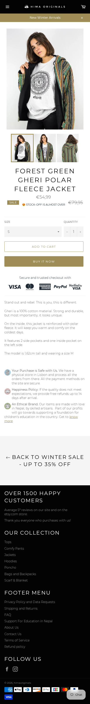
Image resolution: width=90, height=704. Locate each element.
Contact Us (12, 634)
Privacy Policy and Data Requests (29, 602)
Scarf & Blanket (16, 580)
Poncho (10, 567)
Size (7, 221)
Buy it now (44, 261)
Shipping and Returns (21, 608)
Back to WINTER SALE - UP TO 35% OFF (47, 460)
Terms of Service (16, 640)
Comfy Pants (14, 549)
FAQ (7, 615)
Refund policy (14, 647)
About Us (11, 627)
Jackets (10, 555)
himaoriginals (22, 682)
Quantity (71, 221)
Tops (7, 542)
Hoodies (10, 561)
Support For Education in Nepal (28, 621)
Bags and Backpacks (20, 574)
